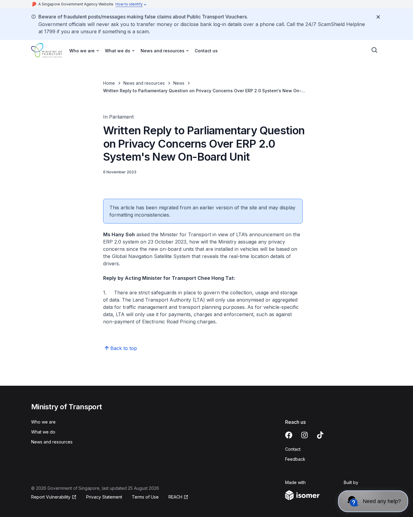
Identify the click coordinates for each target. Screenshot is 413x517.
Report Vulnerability (50, 496)
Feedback (295, 459)
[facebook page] (288, 435)
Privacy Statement (104, 496)
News (178, 83)
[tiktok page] (320, 435)
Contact (293, 449)
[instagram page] (304, 435)
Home (109, 83)
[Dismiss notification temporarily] (378, 17)
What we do (43, 431)
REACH (175, 496)
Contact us (206, 50)
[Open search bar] (374, 50)
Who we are (43, 421)
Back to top (123, 348)
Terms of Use (145, 496)
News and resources (144, 83)
